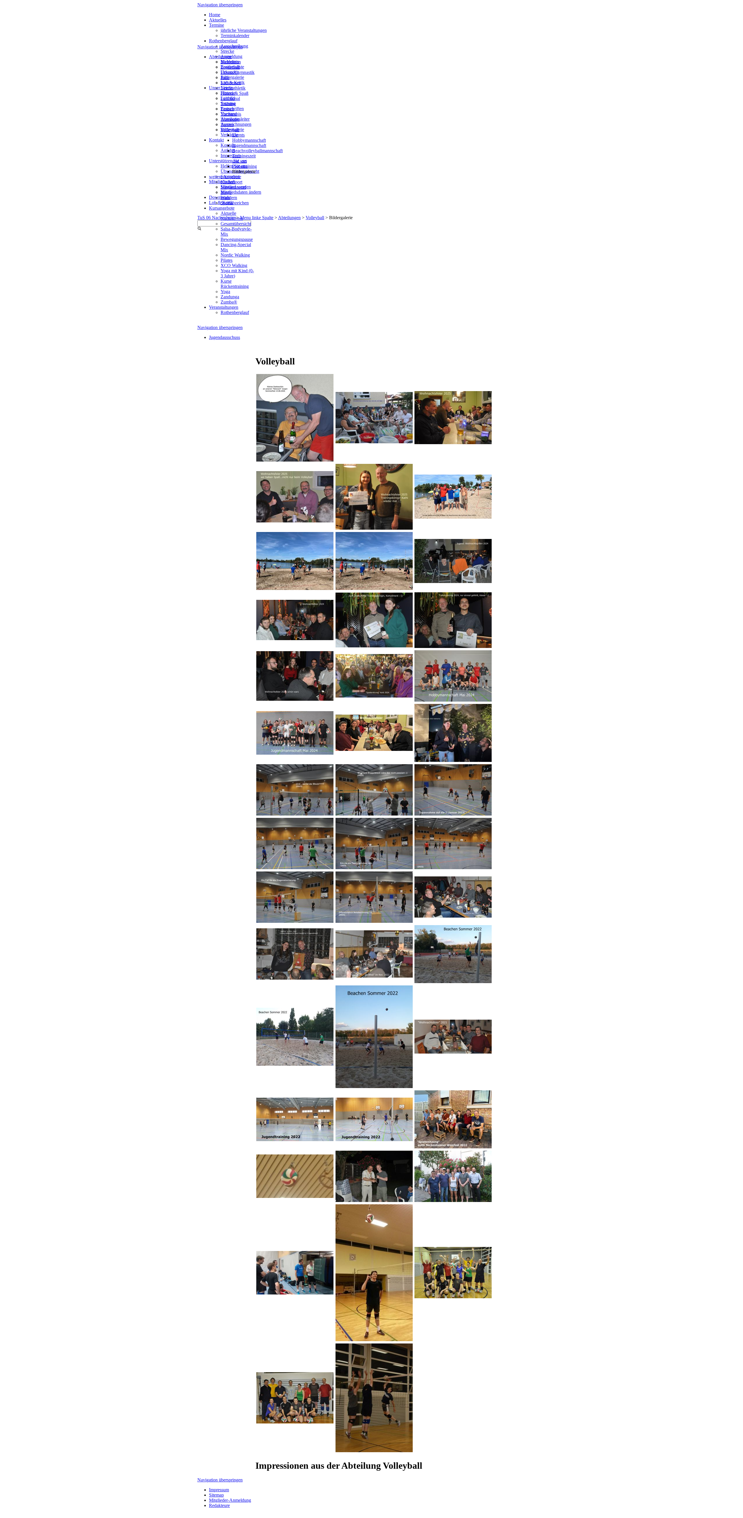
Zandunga (230, 296)
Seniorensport (233, 187)
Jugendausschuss (224, 337)
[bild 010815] (374, 1339)
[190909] (294, 1139)
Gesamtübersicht (236, 223)
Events (238, 134)
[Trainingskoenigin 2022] (453, 760)
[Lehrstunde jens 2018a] (294, 1292)
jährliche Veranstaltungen (244, 30)
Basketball (230, 67)
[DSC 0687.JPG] (294, 638)
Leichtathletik (233, 88)
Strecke (227, 51)
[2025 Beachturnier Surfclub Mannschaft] (453, 517)
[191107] (374, 1139)
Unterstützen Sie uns (228, 160)
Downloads (219, 197)
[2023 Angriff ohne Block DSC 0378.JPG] (294, 813)
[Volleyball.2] (374, 1450)
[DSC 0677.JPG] (374, 645)
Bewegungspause (237, 239)
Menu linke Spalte (256, 217)
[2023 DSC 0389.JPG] (374, 867)
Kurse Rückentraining (235, 284)
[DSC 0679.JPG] (453, 646)
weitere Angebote (225, 176)
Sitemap (216, 1494)
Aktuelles (217, 19)
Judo (225, 77)
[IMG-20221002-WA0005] (294, 1064)
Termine (216, 25)
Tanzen (227, 108)
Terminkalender (235, 35)
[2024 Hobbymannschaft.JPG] (453, 700)
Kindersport (231, 181)
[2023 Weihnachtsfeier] (374, 749)
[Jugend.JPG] (453, 581)
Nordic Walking (235, 255)
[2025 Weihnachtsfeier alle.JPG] (453, 442)
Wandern (229, 197)
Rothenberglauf (223, 40)
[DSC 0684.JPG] (294, 699)
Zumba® (229, 301)
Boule (226, 192)
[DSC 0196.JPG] (453, 916)
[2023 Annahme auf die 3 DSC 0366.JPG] (453, 813)
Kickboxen (231, 82)
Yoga (225, 291)
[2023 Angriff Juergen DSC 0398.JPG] (294, 867)
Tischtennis (231, 114)
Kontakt (216, 139)
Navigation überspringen (220, 4)
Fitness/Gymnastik (238, 72)
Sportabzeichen (235, 202)
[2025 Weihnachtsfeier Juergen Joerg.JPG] (294, 520)
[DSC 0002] (294, 1421)
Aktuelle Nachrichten (232, 216)
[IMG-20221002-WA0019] (453, 981)
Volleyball (315, 217)
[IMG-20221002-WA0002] (374, 1086)
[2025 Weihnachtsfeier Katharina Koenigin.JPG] (374, 528)
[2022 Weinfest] (453, 1146)
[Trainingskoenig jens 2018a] (374, 1200)
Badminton (231, 61)
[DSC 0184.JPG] (374, 976)
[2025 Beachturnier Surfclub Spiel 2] (374, 588)
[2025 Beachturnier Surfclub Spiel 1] (294, 588)
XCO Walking (234, 265)
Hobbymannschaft (249, 140)
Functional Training (230, 101)
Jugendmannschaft (249, 145)
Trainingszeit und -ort (244, 158)
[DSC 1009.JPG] (453, 1051)
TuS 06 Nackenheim (216, 217)
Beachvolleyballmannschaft (257, 150)
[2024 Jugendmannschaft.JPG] (294, 753)
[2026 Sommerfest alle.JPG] (374, 441)
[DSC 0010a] (453, 1296)
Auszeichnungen (236, 124)
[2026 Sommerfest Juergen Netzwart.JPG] (294, 459)
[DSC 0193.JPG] (294, 978)
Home (214, 14)
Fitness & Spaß (234, 93)
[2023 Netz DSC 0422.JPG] (374, 921)
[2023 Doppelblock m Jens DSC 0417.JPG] (294, 921)
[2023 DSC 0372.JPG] (374, 813)
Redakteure (219, 1505)
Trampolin (230, 119)
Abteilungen (289, 217)
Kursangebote (222, 208)
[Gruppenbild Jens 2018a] (453, 1200)
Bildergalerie (232, 77)
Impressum (231, 155)
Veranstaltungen (223, 307)
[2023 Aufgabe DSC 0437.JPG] (453, 867)
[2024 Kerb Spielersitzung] (374, 695)
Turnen (227, 124)
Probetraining (244, 166)
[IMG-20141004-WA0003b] (294, 1196)
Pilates (226, 260)
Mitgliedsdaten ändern (241, 192)
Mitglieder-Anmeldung (230, 1500)
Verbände (229, 134)
